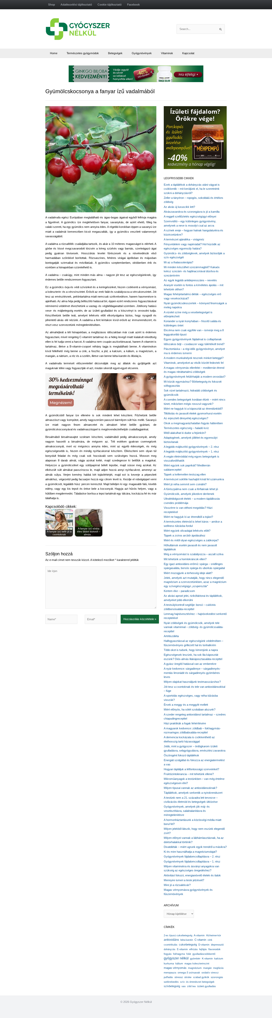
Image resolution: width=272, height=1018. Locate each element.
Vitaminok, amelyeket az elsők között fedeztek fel (194, 362)
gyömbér (195, 958)
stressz (178, 977)
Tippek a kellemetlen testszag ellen (185, 474)
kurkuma (169, 963)
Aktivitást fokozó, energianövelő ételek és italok (192, 875)
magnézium (195, 967)
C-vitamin (200, 939)
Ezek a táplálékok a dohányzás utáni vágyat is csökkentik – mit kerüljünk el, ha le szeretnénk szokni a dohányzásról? (192, 189)
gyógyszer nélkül (176, 958)
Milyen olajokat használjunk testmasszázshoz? (192, 681)
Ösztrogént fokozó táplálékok (181, 755)
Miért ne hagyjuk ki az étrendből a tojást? (188, 516)
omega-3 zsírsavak (189, 972)
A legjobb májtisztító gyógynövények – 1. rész (191, 451)
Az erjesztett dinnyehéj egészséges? (186, 418)
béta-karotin (186, 939)
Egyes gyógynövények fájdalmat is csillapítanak (193, 339)
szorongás (217, 977)
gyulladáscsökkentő (203, 953)
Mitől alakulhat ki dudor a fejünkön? (185, 432)
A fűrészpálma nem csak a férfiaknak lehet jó (191, 489)
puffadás (168, 977)
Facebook (133, 4)
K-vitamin (207, 958)
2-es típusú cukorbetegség (178, 935)
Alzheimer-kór (213, 935)
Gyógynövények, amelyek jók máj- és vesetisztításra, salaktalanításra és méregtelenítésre (187, 810)
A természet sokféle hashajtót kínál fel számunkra (194, 479)
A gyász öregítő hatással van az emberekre (190, 663)
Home (53, 53)
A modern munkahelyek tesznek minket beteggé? (194, 357)
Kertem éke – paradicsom (179, 590)
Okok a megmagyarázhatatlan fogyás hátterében (193, 423)
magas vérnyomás (175, 967)
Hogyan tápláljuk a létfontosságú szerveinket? (191, 769)
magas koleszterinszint (196, 963)
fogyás (168, 954)
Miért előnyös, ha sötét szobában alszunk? (189, 709)
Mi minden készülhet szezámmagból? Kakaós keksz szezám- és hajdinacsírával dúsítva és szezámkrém (192, 271)
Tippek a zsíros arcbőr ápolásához (184, 535)
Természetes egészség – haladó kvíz (186, 428)
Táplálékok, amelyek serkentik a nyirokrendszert (193, 792)
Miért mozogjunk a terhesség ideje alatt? (188, 573)
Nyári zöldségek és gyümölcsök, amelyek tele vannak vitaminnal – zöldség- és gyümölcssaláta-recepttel (193, 627)
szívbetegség (172, 986)
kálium (179, 963)
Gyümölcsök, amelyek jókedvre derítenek (189, 493)
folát (188, 954)
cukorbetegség (188, 944)
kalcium (218, 958)
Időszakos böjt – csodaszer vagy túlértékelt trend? (194, 344)
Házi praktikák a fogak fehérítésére (185, 723)
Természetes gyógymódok (83, 53)
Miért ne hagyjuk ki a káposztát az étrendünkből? (193, 408)
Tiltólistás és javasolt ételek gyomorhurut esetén (192, 413)
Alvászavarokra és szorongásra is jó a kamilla (191, 211)
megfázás (218, 968)
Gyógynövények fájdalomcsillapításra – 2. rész (192, 856)
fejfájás (203, 949)
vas (184, 986)
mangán (207, 968)
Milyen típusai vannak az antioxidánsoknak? (190, 787)
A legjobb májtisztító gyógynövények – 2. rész (191, 446)
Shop (51, 4)
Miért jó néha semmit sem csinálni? (185, 484)
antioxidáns (171, 939)
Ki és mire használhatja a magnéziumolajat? (190, 851)
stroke (188, 977)
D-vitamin (203, 944)
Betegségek (115, 53)
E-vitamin (182, 949)
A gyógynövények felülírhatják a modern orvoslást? (194, 376)
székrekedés (171, 981)
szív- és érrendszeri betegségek (197, 981)
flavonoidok (214, 949)
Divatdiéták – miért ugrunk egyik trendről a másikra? (195, 846)
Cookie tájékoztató (110, 4)
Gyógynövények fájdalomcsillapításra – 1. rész (192, 861)
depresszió (217, 944)
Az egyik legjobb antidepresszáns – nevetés (190, 280)
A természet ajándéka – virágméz (184, 239)
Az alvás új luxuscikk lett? (179, 206)
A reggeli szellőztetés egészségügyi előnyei (190, 216)
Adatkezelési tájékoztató (76, 4)
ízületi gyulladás (206, 986)
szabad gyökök (201, 977)
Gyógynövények (142, 53)
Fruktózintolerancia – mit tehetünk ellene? (189, 774)
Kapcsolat (188, 53)
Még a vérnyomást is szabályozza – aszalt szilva (193, 554)
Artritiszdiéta (171, 636)
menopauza (170, 972)
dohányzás (169, 949)
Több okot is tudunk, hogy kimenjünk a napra (191, 649)
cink (210, 939)
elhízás (193, 949)
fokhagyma (179, 954)
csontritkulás (170, 944)
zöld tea (191, 986)
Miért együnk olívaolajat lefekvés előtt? (187, 530)
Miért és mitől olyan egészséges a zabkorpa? (191, 540)
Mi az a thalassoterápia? (178, 262)
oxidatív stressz (210, 972)
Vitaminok (167, 53)
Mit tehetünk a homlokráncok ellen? (185, 559)
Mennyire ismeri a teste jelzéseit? (184, 880)
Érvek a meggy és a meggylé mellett (186, 704)
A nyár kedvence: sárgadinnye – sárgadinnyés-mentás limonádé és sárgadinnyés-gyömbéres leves (192, 672)
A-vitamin (199, 935)
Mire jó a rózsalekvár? (177, 885)
